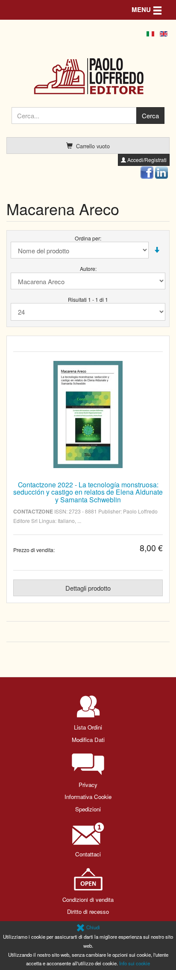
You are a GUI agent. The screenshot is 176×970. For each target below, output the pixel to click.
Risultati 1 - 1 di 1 (88, 299)
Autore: (88, 268)
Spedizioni (88, 809)
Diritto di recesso (88, 911)
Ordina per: (88, 238)
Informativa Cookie (88, 797)
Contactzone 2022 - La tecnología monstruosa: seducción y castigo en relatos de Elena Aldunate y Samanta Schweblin (88, 492)
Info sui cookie (134, 963)
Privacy (88, 785)
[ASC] (156, 250)
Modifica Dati (88, 740)
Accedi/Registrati (146, 159)
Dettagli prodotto (88, 587)
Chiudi (92, 927)
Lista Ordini (88, 727)
